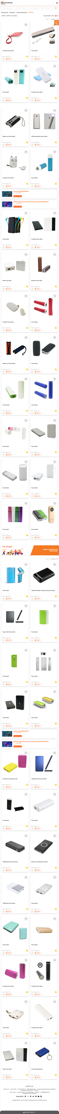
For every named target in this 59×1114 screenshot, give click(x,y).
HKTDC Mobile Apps (31, 1089)
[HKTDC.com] (29, 1086)
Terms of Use (13, 1092)
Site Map (37, 1092)
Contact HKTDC (21, 1089)
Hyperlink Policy (30, 1092)
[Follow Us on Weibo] (33, 1096)
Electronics (12, 12)
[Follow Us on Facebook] (25, 1096)
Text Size (36, 1090)
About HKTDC (14, 1089)
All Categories (4, 12)
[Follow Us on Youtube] (38, 1096)
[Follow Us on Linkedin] (30, 1096)
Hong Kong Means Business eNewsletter (46, 1089)
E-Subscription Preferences (27, 1090)
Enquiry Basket (29, 1112)
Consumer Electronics (22, 12)
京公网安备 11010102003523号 (29, 1093)
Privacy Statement (21, 1092)
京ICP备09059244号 (45, 1092)
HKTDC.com (6, 1089)
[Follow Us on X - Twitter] (28, 1096)
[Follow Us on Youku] (41, 1096)
